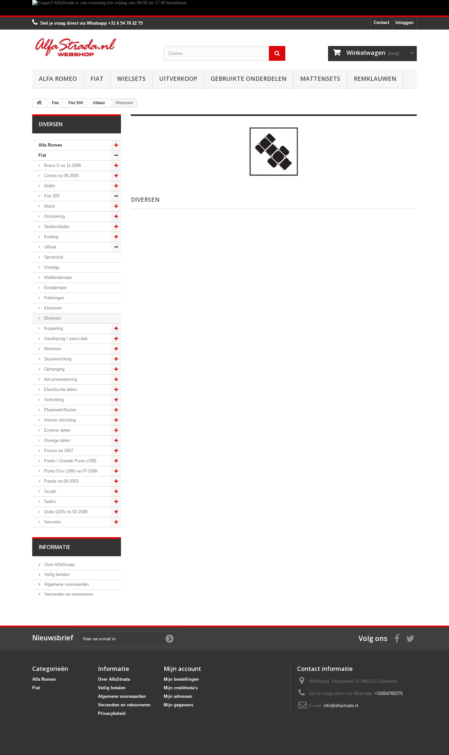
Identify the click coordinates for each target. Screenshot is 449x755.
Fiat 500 (51, 196)
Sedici (49, 501)
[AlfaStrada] (93, 47)
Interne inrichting (59, 420)
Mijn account (182, 669)
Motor (49, 206)
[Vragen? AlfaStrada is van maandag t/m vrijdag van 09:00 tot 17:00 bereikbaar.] (224, 7)
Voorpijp (51, 267)
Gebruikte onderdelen (249, 78)
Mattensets (320, 78)
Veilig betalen (56, 574)
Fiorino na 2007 (58, 450)
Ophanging (53, 369)
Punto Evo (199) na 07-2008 (70, 471)
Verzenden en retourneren (68, 594)
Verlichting (53, 399)
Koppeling (53, 328)
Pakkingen (53, 297)
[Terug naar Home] (39, 103)
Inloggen (404, 22)
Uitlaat (49, 246)
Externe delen (56, 430)
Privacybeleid (112, 713)
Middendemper (57, 277)
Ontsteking (54, 216)
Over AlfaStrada (59, 564)
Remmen (52, 348)
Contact (381, 22)
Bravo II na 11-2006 (62, 165)
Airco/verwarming (60, 379)
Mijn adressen (178, 696)
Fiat (97, 78)
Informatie (54, 547)
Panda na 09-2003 (61, 481)
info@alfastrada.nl (341, 705)
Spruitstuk (53, 257)
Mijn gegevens (178, 704)
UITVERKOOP (178, 78)
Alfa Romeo (58, 78)
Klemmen (52, 308)
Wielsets (131, 78)
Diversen (52, 318)
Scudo (49, 491)
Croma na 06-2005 (61, 175)
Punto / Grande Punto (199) (69, 460)
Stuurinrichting (57, 358)
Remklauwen (375, 78)
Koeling (50, 236)
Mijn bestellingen (181, 679)
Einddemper (55, 287)
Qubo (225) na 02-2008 (65, 511)
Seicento (52, 521)
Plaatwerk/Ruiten (59, 409)
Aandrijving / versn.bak (65, 338)
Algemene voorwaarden (66, 584)
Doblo (49, 185)
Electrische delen (60, 389)
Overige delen (56, 440)
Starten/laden (56, 226)
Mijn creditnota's (181, 687)
